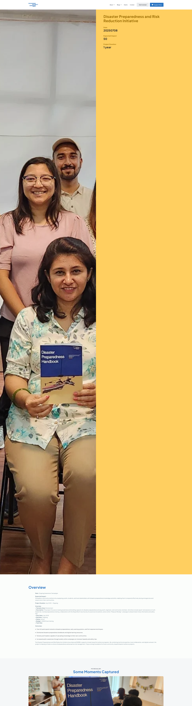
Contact (132, 4)
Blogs (118, 4)
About (111, 4)
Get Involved (142, 4)
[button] (161, 699)
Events (126, 4)
